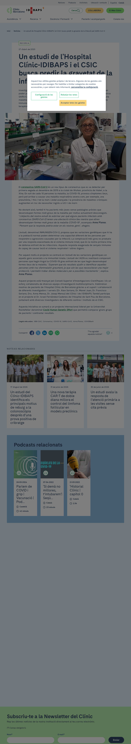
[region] (66, 92)
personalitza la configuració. (84, 87)
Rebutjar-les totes (69, 95)
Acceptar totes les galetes (73, 103)
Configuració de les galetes (44, 96)
